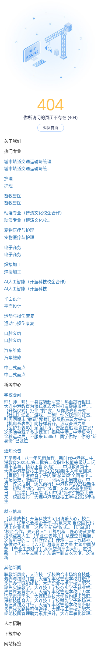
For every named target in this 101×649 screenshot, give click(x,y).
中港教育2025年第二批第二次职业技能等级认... (48, 460)
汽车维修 (12, 350)
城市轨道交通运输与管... (27, 168)
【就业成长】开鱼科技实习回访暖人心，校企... (48, 518)
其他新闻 (12, 567)
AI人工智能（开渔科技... (27, 289)
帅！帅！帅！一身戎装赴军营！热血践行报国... (48, 402)
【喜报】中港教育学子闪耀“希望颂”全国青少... (48, 475)
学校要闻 (12, 395)
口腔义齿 (12, 333)
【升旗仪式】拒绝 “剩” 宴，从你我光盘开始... (47, 410)
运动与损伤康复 (19, 316)
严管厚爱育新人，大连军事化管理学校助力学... (48, 592)
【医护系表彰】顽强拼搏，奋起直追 (38, 428)
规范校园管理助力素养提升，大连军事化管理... (48, 613)
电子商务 (12, 247)
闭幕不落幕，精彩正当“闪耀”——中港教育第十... (50, 464)
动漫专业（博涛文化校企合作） (34, 213)
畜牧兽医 (12, 196)
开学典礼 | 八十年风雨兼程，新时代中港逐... (46, 458)
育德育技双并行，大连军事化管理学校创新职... (48, 605)
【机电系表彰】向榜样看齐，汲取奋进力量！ (47, 423)
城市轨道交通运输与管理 (27, 161)
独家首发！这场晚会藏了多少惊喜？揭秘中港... (50, 430)
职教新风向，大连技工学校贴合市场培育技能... (48, 574)
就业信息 (12, 511)
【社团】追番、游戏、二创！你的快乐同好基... (48, 415)
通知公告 (12, 451)
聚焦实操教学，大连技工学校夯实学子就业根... (48, 587)
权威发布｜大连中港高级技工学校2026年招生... (50, 499)
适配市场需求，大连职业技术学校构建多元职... (48, 596)
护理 (8, 178)
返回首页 (50, 128)
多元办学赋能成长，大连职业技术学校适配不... (48, 583)
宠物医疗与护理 (19, 230)
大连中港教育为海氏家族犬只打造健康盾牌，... (48, 406)
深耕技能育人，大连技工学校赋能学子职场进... (48, 600)
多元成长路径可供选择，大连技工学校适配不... (48, 609)
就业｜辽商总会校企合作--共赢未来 (37, 523)
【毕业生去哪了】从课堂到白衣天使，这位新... (49, 555)
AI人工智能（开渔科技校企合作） (36, 282)
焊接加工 (12, 264)
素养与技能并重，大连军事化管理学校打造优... (48, 579)
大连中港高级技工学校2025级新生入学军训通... (49, 471)
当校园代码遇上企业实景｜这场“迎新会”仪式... (49, 525)
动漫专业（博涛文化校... (27, 220)
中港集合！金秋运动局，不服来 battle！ (49, 434)
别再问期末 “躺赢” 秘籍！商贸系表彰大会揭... (47, 419)
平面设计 (12, 299)
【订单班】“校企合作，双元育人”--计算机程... (48, 529)
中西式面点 (15, 367)
